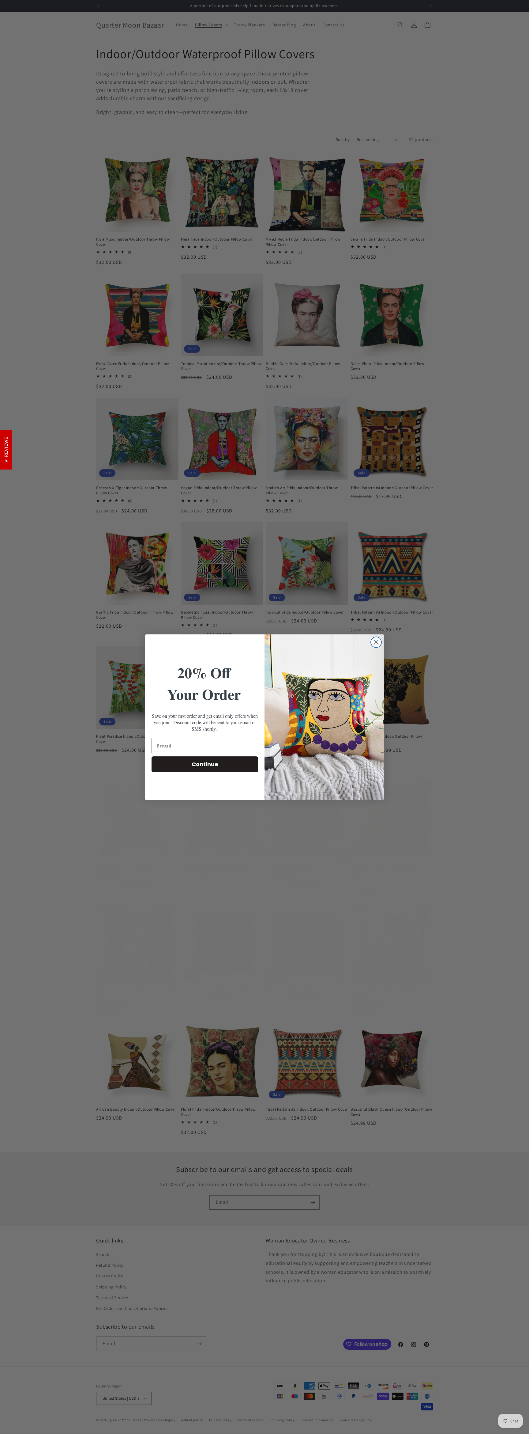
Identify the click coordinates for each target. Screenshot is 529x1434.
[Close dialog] (376, 642)
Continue (205, 764)
